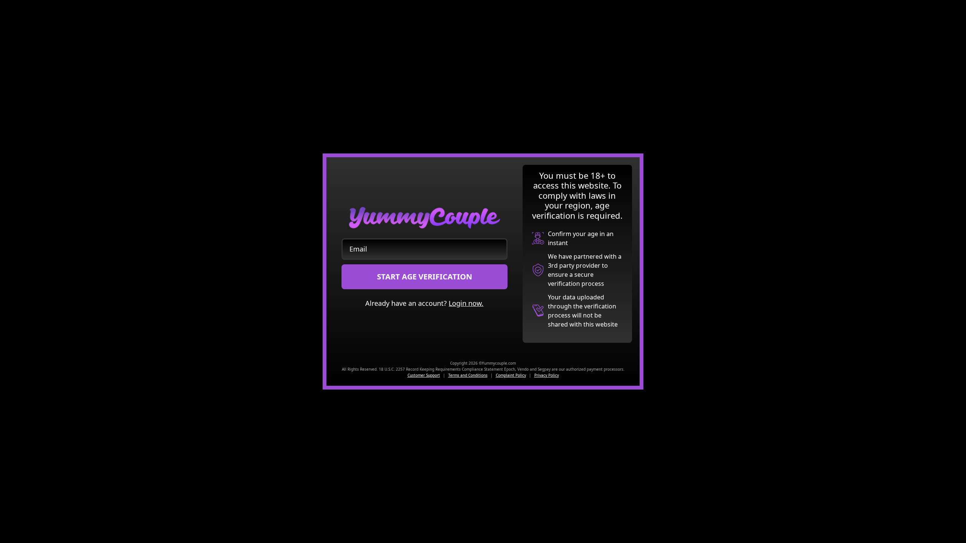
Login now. (466, 303)
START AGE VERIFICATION (424, 277)
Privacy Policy (546, 375)
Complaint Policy (511, 375)
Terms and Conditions (468, 375)
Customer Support (424, 375)
